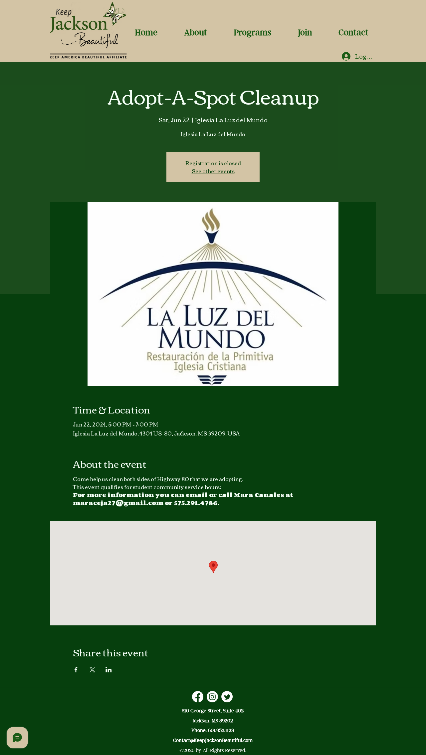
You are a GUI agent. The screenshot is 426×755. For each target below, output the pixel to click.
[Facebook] (197, 696)
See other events (213, 171)
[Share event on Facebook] (76, 669)
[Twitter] (227, 696)
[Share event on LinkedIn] (109, 669)
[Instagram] (212, 696)
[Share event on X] (92, 669)
